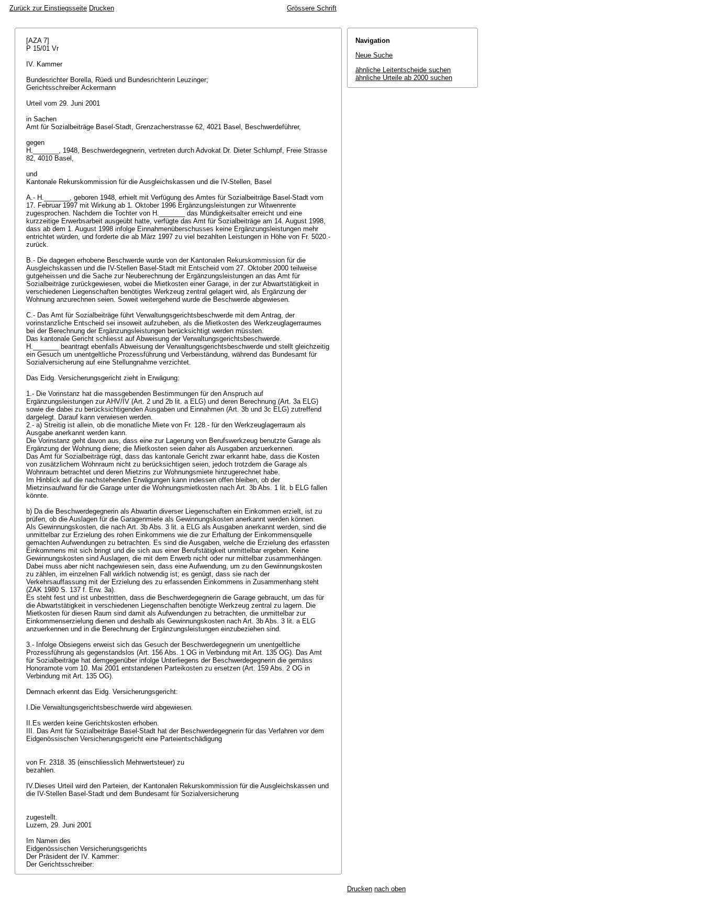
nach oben (390, 889)
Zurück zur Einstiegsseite (48, 8)
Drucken (101, 8)
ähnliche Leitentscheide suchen (403, 70)
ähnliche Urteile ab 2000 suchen (403, 78)
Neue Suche (374, 55)
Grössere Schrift (312, 8)
